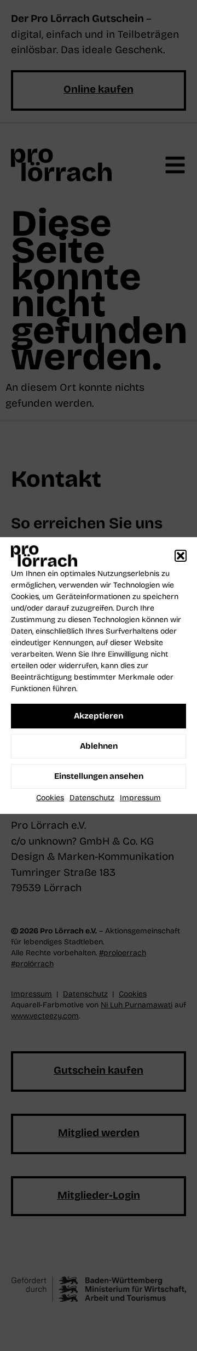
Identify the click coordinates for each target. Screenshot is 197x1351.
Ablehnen (99, 746)
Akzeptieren (98, 716)
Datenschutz (91, 797)
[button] (180, 556)
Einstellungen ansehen (98, 776)
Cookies (50, 797)
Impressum (140, 797)
